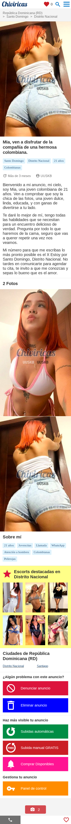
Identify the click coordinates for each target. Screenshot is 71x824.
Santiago (42, 666)
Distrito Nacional (13, 666)
